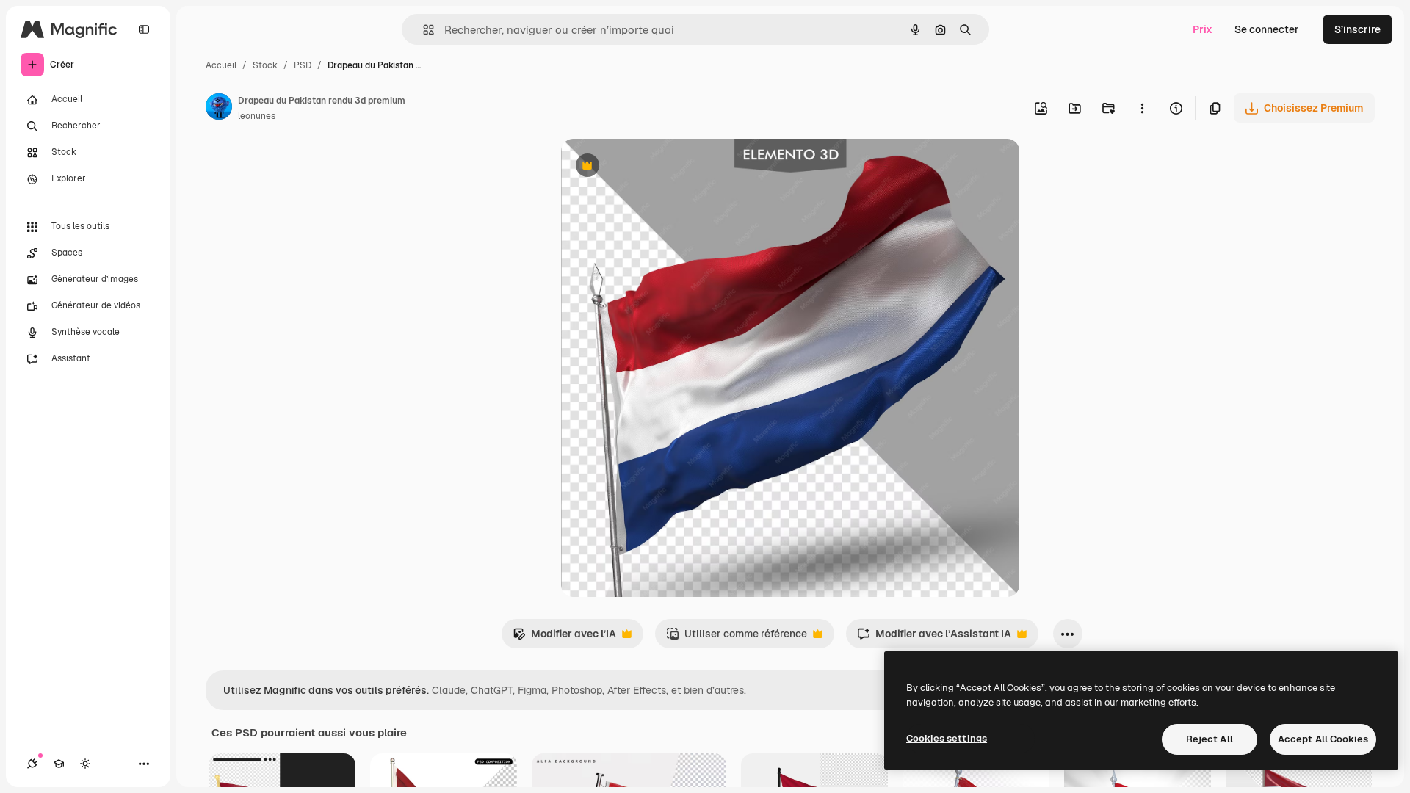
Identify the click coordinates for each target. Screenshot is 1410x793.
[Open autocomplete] (422, 29)
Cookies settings (946, 738)
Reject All (1209, 739)
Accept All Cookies (1323, 739)
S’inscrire (1357, 29)
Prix (1202, 29)
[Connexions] (32, 763)
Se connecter (1266, 29)
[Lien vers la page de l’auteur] (219, 108)
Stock (265, 65)
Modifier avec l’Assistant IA (934, 637)
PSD (302, 65)
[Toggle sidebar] (144, 29)
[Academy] (58, 763)
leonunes (256, 116)
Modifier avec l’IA (564, 637)
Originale (658, 167)
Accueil (221, 65)
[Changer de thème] (85, 763)
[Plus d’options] (1142, 108)
